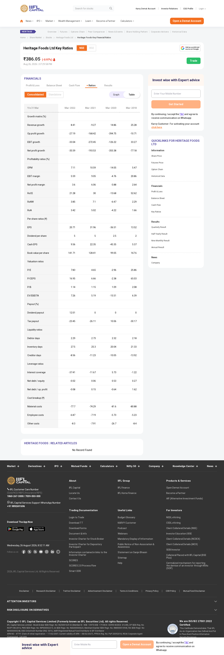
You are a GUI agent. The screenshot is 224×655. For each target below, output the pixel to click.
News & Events (115, 32)
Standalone (55, 94)
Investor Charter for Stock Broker (86, 539)
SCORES (73, 560)
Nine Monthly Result (160, 240)
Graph (116, 94)
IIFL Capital (74, 488)
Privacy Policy (152, 591)
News (28, 21)
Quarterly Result (158, 227)
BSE (91, 48)
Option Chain (157, 169)
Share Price (156, 156)
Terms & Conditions (129, 591)
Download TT (76, 522)
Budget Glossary (126, 517)
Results (108, 85)
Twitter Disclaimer (72, 591)
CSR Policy (171, 591)
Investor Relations (169, 9)
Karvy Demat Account (145, 9)
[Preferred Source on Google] (190, 48)
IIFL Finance (124, 488)
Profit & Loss (157, 191)
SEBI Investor (173, 549)
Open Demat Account (177, 488)
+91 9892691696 (16, 506)
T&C (182, 114)
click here (156, 127)
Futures (63, 32)
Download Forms (78, 528)
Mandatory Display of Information (135, 539)
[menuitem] (23, 21)
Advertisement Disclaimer (100, 591)
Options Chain (78, 32)
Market (49, 21)
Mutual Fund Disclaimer (194, 591)
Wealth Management (69, 21)
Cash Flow (156, 205)
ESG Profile (188, 9)
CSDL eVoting (173, 522)
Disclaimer (24, 591)
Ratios (92, 85)
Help (120, 563)
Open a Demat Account (187, 20)
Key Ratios (156, 212)
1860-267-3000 (15, 496)
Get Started (176, 104)
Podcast (122, 528)
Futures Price (157, 163)
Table (132, 94)
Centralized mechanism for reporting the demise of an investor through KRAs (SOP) (187, 566)
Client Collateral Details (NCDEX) (183, 539)
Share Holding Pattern (137, 32)
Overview (52, 32)
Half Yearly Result (159, 234)
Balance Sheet (158, 198)
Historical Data (179, 32)
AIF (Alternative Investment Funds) (184, 498)
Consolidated (35, 94)
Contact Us (75, 498)
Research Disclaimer (46, 591)
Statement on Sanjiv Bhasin (132, 552)
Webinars (123, 533)
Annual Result (157, 247)
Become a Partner (105, 21)
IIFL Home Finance (127, 493)
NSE (81, 48)
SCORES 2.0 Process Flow (82, 565)
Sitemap (122, 557)
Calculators (126, 21)
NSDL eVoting (173, 517)
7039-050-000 (32, 496)
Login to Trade (76, 517)
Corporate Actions (160, 32)
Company (155, 263)
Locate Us (74, 493)
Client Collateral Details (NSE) (181, 528)
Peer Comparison (96, 32)
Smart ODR (75, 571)
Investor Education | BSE (179, 533)
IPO (38, 21)
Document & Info (78, 533)
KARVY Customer (127, 522)
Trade (193, 60)
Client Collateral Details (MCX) (182, 544)
